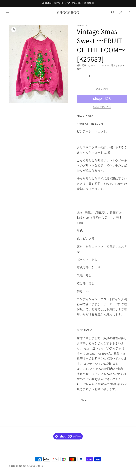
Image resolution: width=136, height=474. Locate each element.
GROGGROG (21, 466)
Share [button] (84, 400)
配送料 (85, 65)
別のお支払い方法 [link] (102, 107)
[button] (7, 12)
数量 (79, 68)
